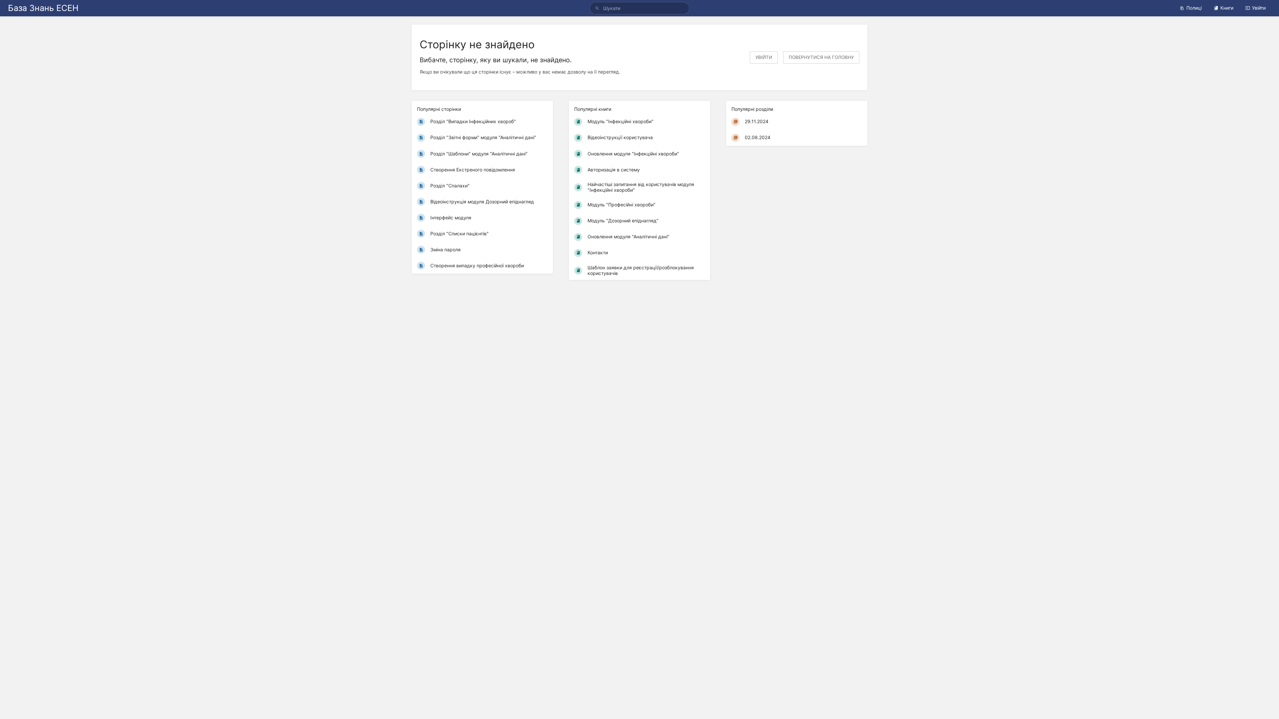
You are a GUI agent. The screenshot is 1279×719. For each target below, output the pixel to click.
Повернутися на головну (821, 57)
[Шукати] (598, 8)
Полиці (1194, 8)
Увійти (1259, 8)
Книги (1226, 8)
